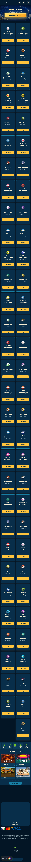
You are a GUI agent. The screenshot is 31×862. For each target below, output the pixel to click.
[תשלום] (24, 2)
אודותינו (15, 805)
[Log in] (19, 2)
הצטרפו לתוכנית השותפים (15, 820)
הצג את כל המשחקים (15, 783)
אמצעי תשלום (15, 822)
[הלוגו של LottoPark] (5, 3)
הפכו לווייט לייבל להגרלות (15, 824)
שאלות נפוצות (15, 818)
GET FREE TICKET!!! (15, 15)
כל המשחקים (14, 751)
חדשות (16, 803)
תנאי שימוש (15, 807)
